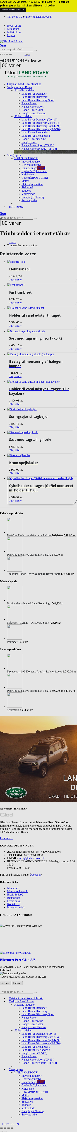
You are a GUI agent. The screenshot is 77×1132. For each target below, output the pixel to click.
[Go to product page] (42, 478)
